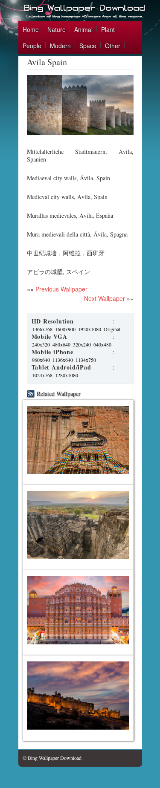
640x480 (102, 344)
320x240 (82, 344)
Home (31, 29)
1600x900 (65, 329)
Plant (108, 29)
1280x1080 (66, 375)
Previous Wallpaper (60, 289)
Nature (56, 29)
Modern (60, 45)
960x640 (41, 359)
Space (87, 45)
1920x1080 (89, 329)
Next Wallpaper (104, 298)
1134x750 (86, 359)
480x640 (61, 344)
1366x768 (42, 329)
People (32, 45)
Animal (83, 29)
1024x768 (42, 375)
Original (112, 329)
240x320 (41, 344)
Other (112, 45)
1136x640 (62, 359)
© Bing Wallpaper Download (52, 757)
